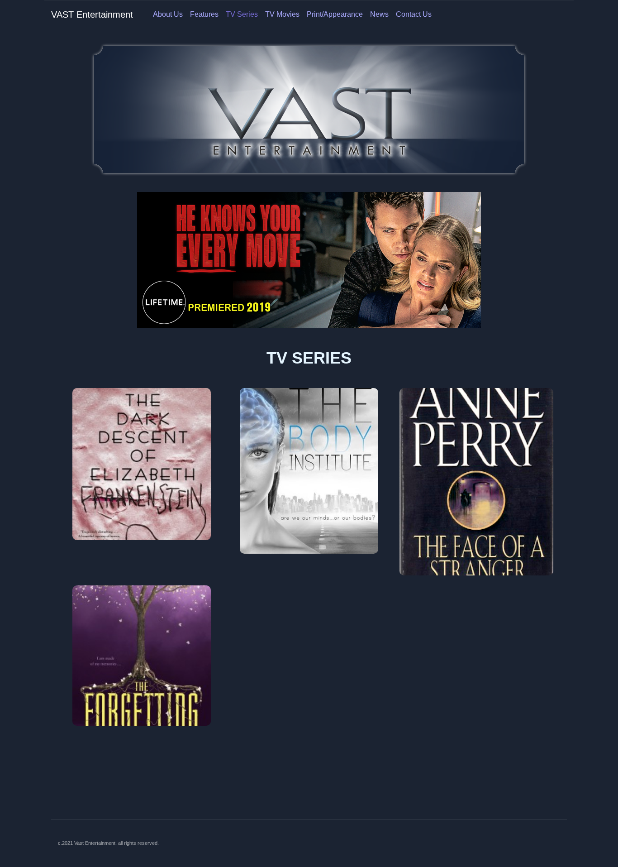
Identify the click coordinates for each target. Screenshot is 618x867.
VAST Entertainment (92, 14)
